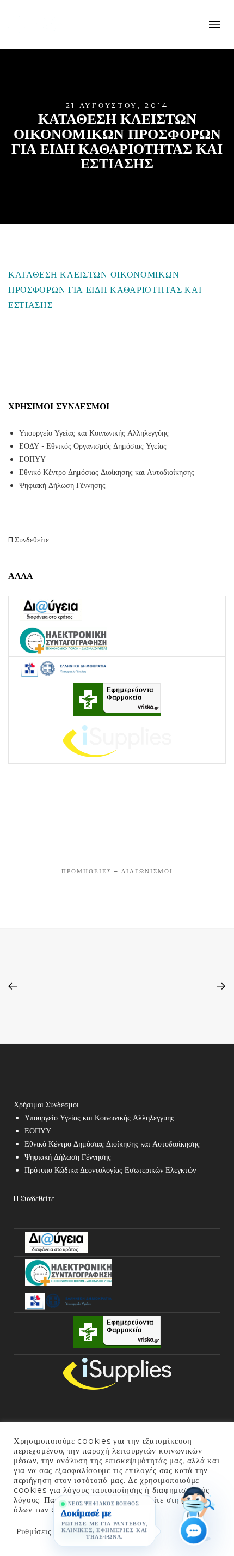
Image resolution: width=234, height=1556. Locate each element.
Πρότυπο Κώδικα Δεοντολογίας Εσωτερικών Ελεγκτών (110, 1170)
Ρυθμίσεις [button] (33, 1531)
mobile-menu (212, 24)
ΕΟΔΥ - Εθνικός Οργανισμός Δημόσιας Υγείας (93, 446)
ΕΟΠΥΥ (32, 459)
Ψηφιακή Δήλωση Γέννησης (62, 485)
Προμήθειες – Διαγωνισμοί (117, 871)
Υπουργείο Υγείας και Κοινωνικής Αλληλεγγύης (94, 433)
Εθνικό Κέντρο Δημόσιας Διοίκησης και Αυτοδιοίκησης (106, 472)
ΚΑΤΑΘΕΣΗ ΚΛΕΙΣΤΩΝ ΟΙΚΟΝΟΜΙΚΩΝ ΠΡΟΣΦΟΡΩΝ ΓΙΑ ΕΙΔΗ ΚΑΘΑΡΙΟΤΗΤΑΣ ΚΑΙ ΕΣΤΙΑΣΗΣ (105, 289)
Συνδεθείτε (31, 540)
